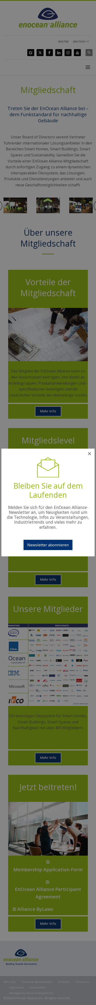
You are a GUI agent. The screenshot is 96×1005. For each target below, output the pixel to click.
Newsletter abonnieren (48, 545)
